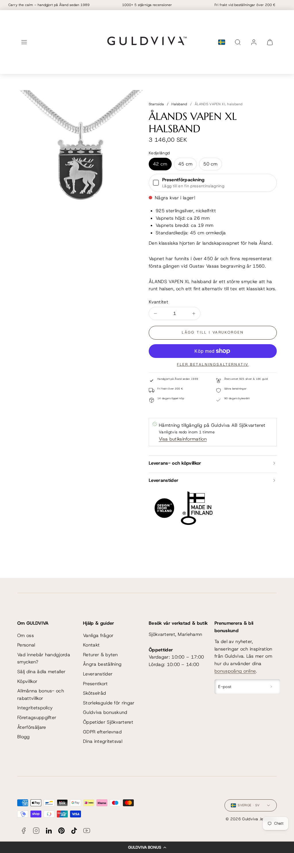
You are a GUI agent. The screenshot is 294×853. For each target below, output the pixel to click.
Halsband (179, 104)
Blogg (23, 737)
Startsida (156, 104)
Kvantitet (158, 302)
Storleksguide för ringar (109, 703)
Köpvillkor (27, 681)
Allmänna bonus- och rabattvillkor (40, 694)
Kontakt (91, 645)
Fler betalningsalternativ (213, 364)
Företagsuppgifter (36, 717)
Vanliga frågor (98, 635)
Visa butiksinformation (183, 439)
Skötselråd (94, 693)
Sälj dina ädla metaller (41, 672)
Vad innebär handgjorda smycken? (43, 658)
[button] (147, 847)
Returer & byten (100, 655)
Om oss (25, 635)
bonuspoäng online (235, 671)
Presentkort (95, 684)
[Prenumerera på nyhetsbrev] (271, 686)
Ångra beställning (102, 664)
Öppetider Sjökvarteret (108, 722)
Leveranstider (98, 674)
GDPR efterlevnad (102, 732)
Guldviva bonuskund (105, 712)
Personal (26, 645)
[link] (254, 42)
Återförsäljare (31, 727)
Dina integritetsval (102, 741)
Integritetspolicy (35, 708)
